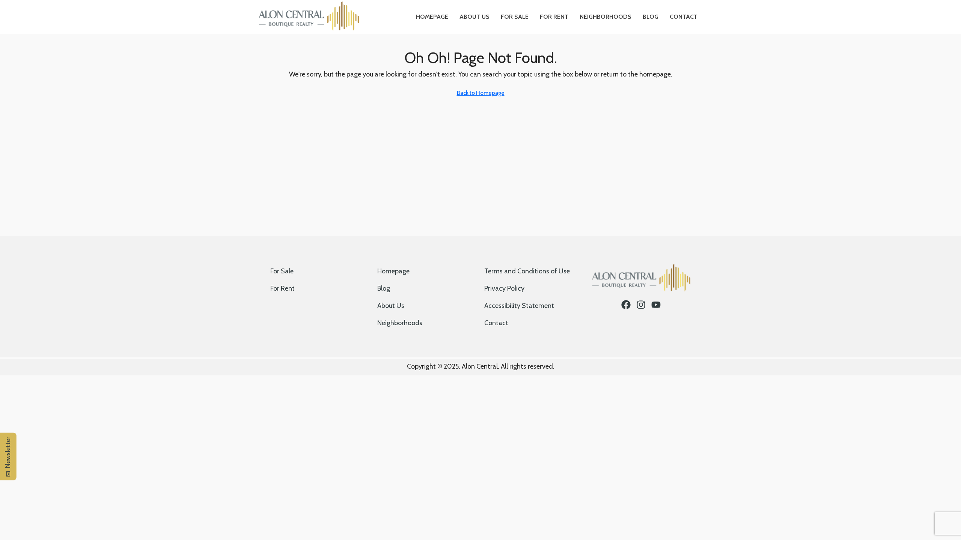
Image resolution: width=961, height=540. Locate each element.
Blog (650, 16)
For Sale (515, 16)
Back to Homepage (481, 93)
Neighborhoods (605, 16)
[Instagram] (641, 304)
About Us (474, 16)
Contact (683, 16)
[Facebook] (626, 304)
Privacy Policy (504, 288)
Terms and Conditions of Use (527, 271)
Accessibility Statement (519, 306)
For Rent (554, 16)
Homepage (432, 16)
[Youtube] (656, 304)
